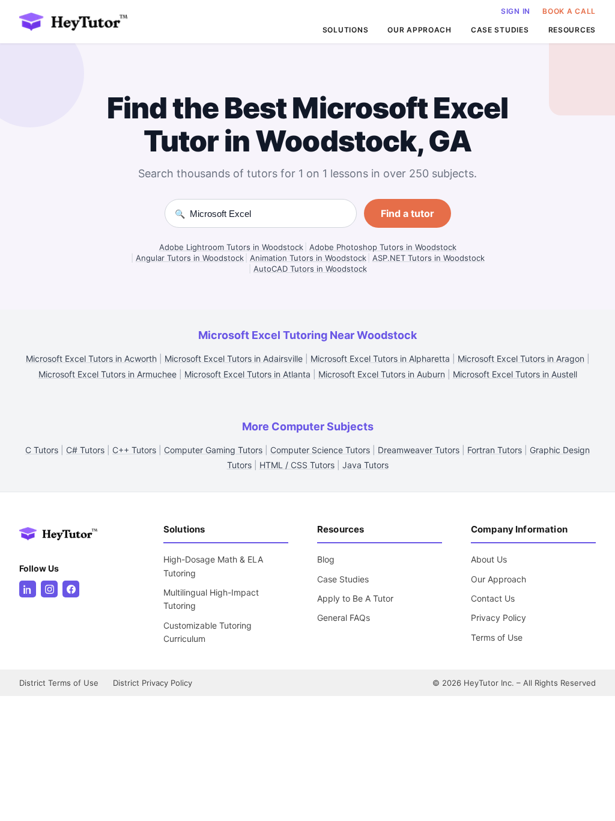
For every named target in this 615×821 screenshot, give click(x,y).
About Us (489, 559)
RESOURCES (572, 29)
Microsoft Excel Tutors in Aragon (521, 358)
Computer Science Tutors (320, 450)
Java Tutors (365, 465)
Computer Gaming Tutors (213, 450)
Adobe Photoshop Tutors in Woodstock (382, 247)
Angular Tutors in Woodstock (190, 258)
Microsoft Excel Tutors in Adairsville (234, 358)
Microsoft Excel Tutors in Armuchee (107, 374)
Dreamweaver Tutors (418, 450)
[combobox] (268, 213)
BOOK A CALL (569, 11)
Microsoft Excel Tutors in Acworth (91, 358)
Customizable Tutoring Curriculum (207, 632)
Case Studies (343, 579)
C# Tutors (85, 450)
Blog (326, 559)
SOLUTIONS (345, 29)
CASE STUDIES (500, 29)
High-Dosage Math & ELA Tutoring (213, 566)
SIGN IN (515, 11)
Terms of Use (497, 637)
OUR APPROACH (419, 29)
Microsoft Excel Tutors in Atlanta (247, 374)
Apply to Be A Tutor (355, 598)
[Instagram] (49, 589)
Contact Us (493, 598)
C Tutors (41, 450)
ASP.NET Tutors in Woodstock (428, 258)
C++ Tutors (134, 450)
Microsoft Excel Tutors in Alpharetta (380, 358)
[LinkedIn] (27, 589)
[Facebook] (70, 589)
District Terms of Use (58, 683)
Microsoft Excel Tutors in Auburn (381, 374)
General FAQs (343, 617)
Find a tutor (407, 213)
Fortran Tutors (494, 450)
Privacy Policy (498, 617)
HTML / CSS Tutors (297, 465)
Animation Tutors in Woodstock (308, 258)
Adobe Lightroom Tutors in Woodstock (231, 247)
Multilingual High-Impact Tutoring (211, 599)
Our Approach (498, 579)
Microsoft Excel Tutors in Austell (515, 374)
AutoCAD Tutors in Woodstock (310, 268)
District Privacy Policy (152, 683)
